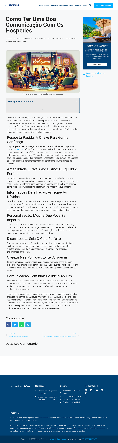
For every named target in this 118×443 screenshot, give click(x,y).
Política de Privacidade (57, 439)
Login (85, 5)
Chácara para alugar (59, 5)
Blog (71, 5)
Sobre (46, 5)
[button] (76, 101)
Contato (78, 5)
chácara (19, 149)
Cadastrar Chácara (103, 5)
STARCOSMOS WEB (89, 439)
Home (41, 5)
